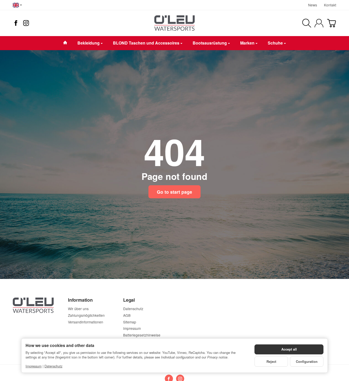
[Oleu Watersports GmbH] (174, 23)
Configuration (307, 361)
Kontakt (330, 4)
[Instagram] (26, 23)
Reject (271, 361)
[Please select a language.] (17, 5)
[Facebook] (16, 23)
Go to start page (174, 192)
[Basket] (331, 23)
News (312, 4)
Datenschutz (53, 366)
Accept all (289, 349)
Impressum (34, 366)
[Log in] (319, 23)
